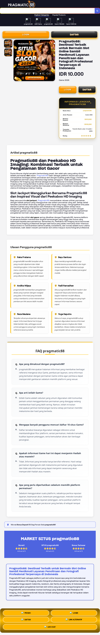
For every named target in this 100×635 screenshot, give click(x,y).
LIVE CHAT (52, 628)
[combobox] (47, 10)
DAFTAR (74, 34)
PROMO (28, 612)
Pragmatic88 (42, 175)
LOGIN (25, 34)
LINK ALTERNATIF (75, 621)
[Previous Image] (15, 61)
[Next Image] (53, 61)
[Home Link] (51, 4)
